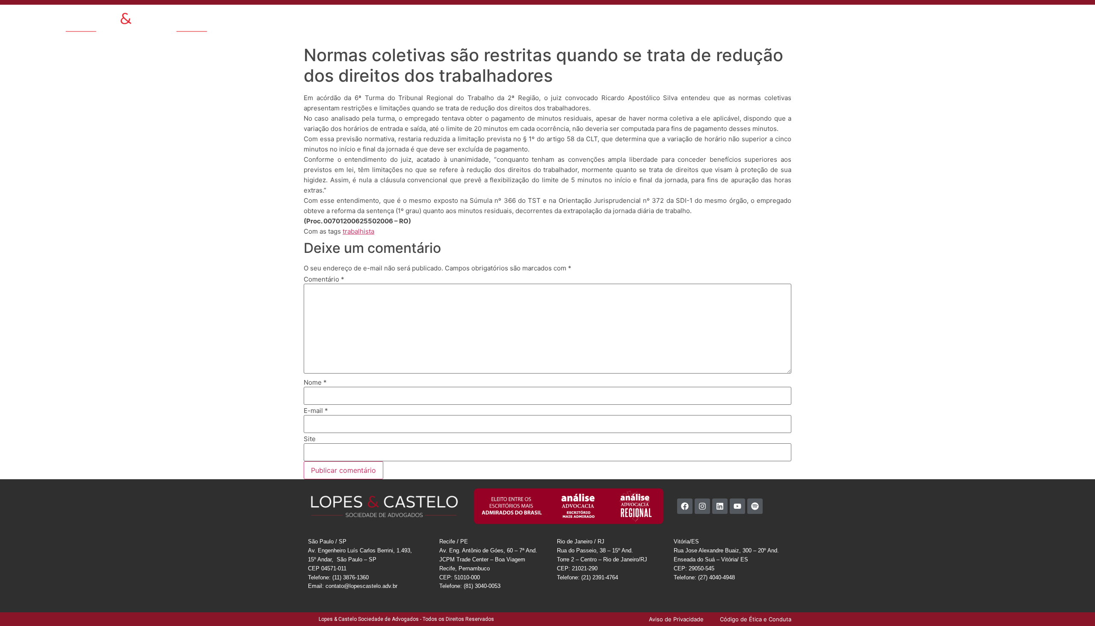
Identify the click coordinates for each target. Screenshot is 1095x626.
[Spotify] (755, 506)
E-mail (316, 410)
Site (310, 439)
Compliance (751, 18)
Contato (715, 18)
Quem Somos (517, 18)
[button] (903, 18)
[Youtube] (737, 506)
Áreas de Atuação (568, 18)
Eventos (685, 18)
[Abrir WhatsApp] (1073, 604)
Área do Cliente (796, 18)
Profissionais (618, 18)
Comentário (324, 279)
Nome (315, 382)
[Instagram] (702, 506)
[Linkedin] (720, 506)
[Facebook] (685, 506)
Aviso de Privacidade (854, 18)
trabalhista (358, 231)
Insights (655, 18)
